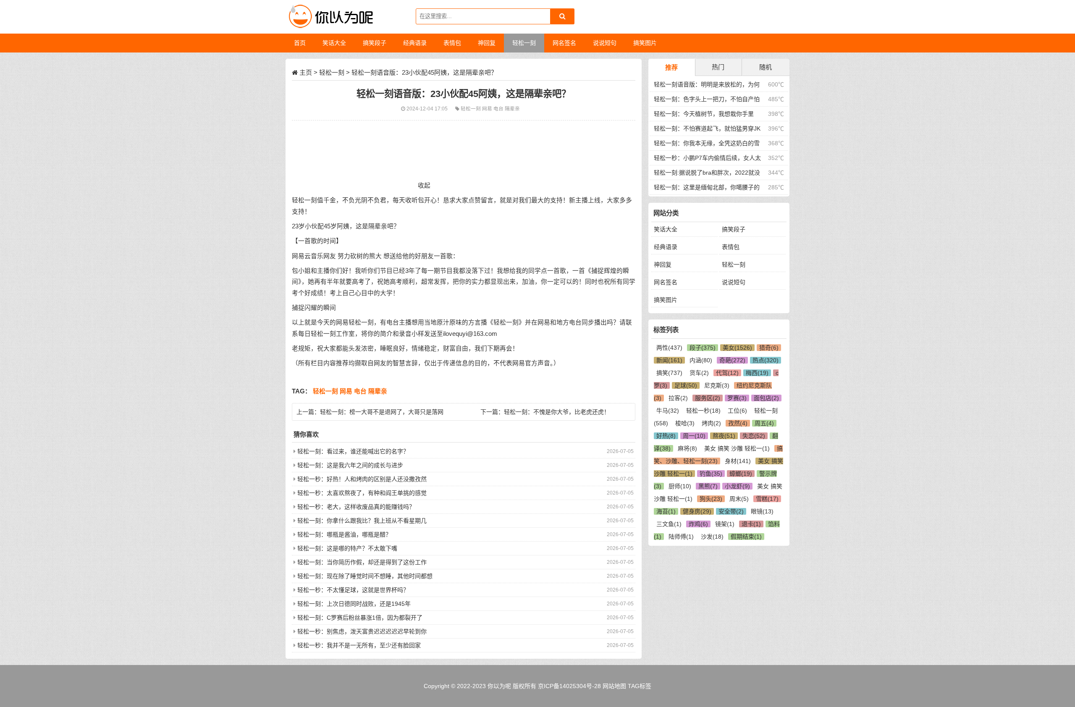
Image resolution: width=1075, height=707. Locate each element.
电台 (499, 108)
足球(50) (685, 385)
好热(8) (666, 435)
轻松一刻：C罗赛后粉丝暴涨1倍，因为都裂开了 (359, 617)
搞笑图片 (665, 299)
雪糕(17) (767, 498)
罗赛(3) (737, 398)
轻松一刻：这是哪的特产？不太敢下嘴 (347, 548)
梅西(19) (757, 372)
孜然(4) (737, 423)
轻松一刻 (331, 72)
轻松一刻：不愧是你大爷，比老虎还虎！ (557, 411)
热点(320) (765, 360)
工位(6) (737, 410)
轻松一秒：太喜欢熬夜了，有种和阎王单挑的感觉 (362, 493)
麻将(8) (687, 448)
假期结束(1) (746, 536)
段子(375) (703, 347)
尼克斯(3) (716, 385)
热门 (718, 67)
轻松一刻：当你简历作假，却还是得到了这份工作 (362, 562)
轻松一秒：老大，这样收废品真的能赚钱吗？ (356, 506)
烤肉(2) (711, 423)
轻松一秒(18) (703, 410)
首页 (300, 42)
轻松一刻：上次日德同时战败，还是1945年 (354, 603)
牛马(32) (667, 410)
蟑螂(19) (740, 473)
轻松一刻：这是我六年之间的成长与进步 (350, 465)
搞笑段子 (733, 229)
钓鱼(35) (711, 473)
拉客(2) (678, 398)
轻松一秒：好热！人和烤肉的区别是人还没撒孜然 (362, 479)
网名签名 (665, 282)
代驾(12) (727, 372)
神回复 (662, 264)
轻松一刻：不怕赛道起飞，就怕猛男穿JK (707, 128)
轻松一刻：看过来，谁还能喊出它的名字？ (353, 451)
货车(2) (699, 372)
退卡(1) (751, 524)
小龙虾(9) (737, 486)
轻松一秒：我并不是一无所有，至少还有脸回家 (359, 645)
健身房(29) (697, 511)
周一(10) (694, 435)
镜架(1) (724, 524)
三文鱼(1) (669, 524)
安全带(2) (731, 511)
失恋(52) (753, 435)
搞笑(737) (669, 372)
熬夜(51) (724, 435)
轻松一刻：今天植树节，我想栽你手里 (704, 113)
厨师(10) (680, 486)
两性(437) (669, 347)
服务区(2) (707, 398)
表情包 (730, 247)
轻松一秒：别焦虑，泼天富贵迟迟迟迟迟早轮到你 (362, 631)
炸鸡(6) (698, 524)
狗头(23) (711, 498)
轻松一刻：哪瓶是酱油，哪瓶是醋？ (344, 534)
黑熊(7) (708, 486)
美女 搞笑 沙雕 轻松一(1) (737, 448)
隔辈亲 (512, 108)
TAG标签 (639, 686)
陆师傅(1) (681, 536)
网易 (487, 108)
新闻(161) (669, 360)
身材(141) (738, 461)
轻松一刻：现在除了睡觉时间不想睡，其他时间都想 (365, 576)
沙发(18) (712, 536)
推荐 (671, 67)
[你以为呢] (330, 16)
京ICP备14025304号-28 (569, 686)
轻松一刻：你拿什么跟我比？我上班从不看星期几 (362, 520)
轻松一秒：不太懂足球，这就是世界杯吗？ (353, 590)
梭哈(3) (685, 423)
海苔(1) (666, 511)
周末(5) (739, 498)
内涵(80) (701, 360)
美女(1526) (737, 347)
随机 (765, 67)
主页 (305, 72)
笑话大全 (665, 229)
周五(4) (764, 423)
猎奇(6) (769, 347)
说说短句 (733, 282)
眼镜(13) (762, 511)
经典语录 (665, 247)
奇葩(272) (732, 360)
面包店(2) (766, 398)
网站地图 (614, 686)
